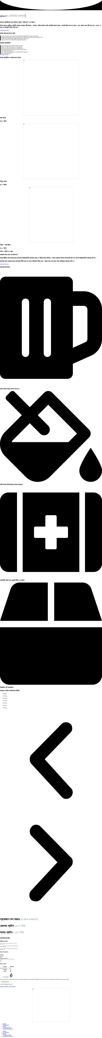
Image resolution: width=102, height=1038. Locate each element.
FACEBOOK (6, 1025)
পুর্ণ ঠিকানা (2, 949)
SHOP (4, 1026)
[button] (51, 760)
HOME (4, 1023)
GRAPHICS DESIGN (8, 1028)
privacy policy (66, 979)
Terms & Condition (4, 986)
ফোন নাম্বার (2, 946)
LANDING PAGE (7, 1027)
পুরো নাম (2, 944)
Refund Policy (12, 986)
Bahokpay (7, 977)
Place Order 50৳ (5, 981)
